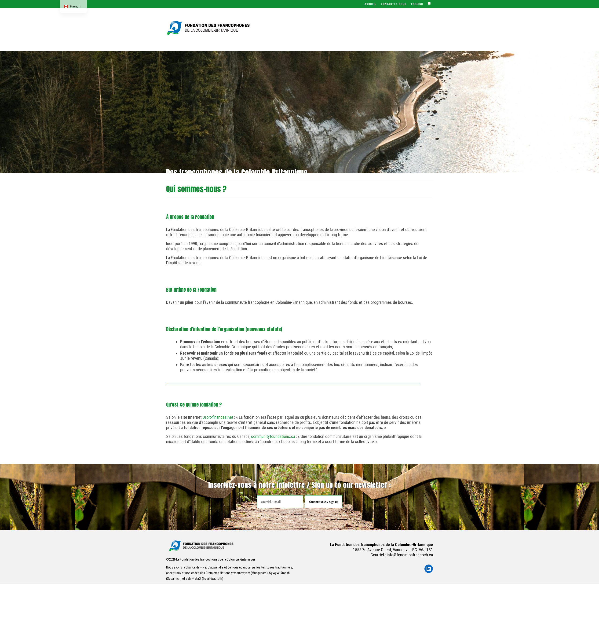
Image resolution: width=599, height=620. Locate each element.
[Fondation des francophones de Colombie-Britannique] (208, 28)
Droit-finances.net (218, 417)
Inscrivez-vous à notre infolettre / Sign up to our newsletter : (299, 485)
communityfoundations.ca (273, 436)
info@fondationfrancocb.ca (410, 554)
